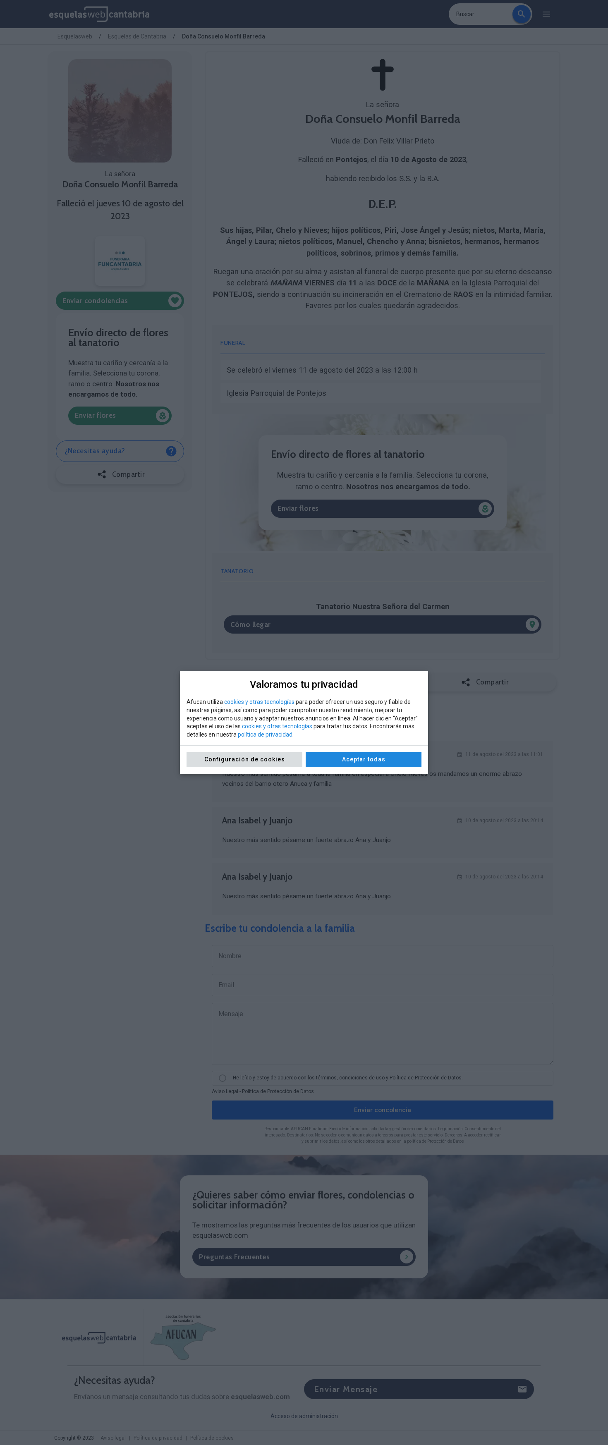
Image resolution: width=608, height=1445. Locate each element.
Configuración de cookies (244, 759)
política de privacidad (265, 734)
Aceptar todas (363, 759)
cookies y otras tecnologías (259, 702)
